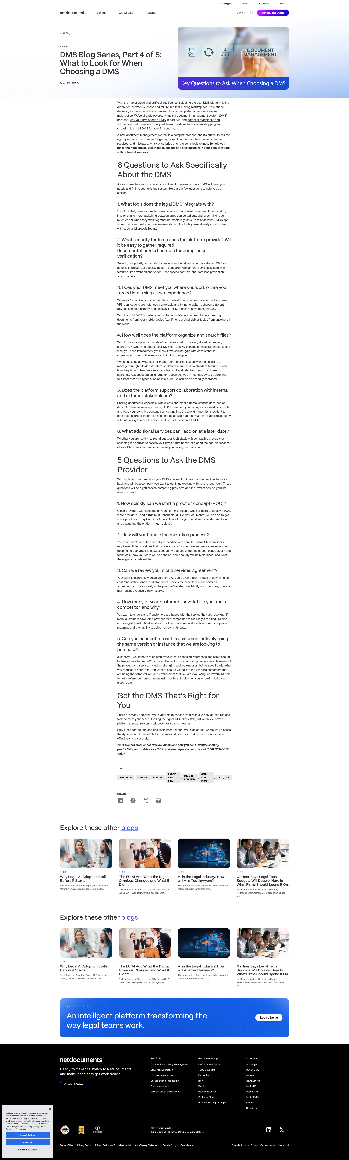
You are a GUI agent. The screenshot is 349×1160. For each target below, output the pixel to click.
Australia (125, 777)
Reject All (27, 1142)
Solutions (101, 12)
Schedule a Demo (273, 12)
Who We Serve (126, 12)
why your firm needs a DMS (148, 120)
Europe (158, 777)
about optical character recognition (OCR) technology (171, 374)
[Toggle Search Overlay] (251, 13)
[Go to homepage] (73, 13)
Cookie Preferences (27, 1149)
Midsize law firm (189, 777)
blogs (129, 828)
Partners (245, 3)
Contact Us (283, 3)
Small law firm (205, 777)
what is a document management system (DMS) (195, 115)
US (228, 777)
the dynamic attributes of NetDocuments (143, 734)
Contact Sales (73, 1084)
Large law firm (172, 777)
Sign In (240, 12)
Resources (151, 12)
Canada (143, 777)
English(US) (264, 3)
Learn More (22, 1129)
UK (219, 777)
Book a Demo (269, 1017)
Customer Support (224, 3)
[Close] (50, 1109)
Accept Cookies (27, 1135)
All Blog (66, 33)
